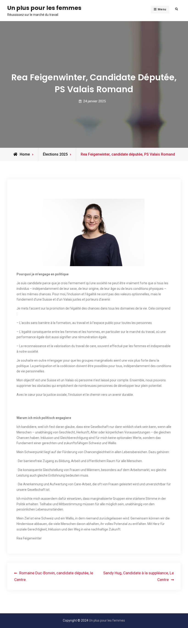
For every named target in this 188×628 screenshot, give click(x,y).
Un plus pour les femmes (44, 8)
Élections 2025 (55, 154)
